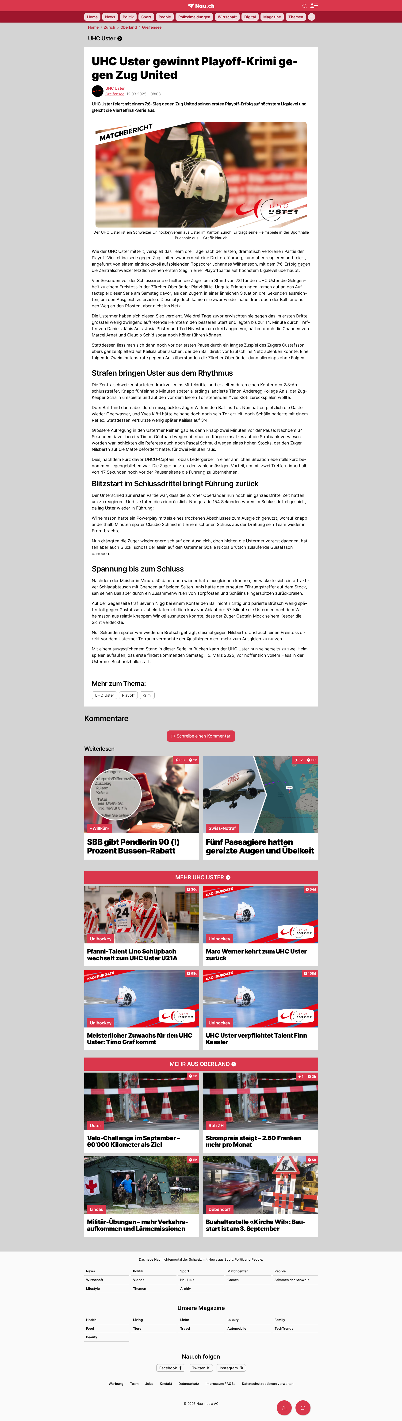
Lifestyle (93, 1288)
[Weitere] (311, 17)
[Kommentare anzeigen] (302, 1407)
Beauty (91, 1337)
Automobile (236, 1328)
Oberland (128, 27)
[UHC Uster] (201, 38)
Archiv (185, 1288)
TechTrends (284, 1328)
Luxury (233, 1320)
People (280, 1271)
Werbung (116, 1384)
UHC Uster (115, 88)
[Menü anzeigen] (314, 5)
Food (90, 1328)
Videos (138, 1280)
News (90, 1271)
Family (280, 1320)
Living (138, 1320)
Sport (184, 1271)
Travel (185, 1328)
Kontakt (166, 1384)
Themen (139, 1288)
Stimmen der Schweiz (292, 1280)
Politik (138, 1271)
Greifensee (151, 27)
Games (233, 1280)
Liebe (184, 1320)
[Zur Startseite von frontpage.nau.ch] (201, 6)
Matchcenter (237, 1271)
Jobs (149, 1384)
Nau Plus (187, 1280)
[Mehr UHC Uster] (201, 877)
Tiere (137, 1328)
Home (93, 27)
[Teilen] (284, 1407)
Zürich (109, 27)
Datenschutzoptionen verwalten (268, 1384)
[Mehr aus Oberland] (201, 1064)
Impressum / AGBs (220, 1384)
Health (91, 1320)
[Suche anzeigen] (304, 5)
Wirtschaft (94, 1280)
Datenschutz (189, 1384)
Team (134, 1384)
